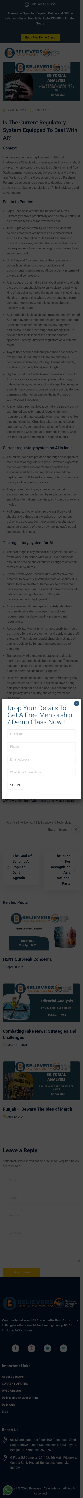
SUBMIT (16, 785)
